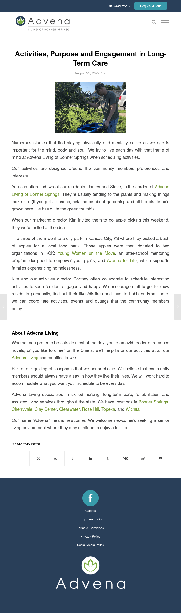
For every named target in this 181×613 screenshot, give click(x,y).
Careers (90, 510)
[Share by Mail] (160, 458)
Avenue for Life (122, 260)
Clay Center (46, 409)
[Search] (151, 22)
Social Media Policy (90, 545)
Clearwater (69, 409)
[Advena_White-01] (90, 572)
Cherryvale (22, 409)
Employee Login (91, 519)
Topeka (108, 409)
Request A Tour (150, 6)
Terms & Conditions (90, 528)
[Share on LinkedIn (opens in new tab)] (90, 458)
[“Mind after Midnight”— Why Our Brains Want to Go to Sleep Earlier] (3, 307)
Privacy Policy (90, 536)
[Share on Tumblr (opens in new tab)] (108, 458)
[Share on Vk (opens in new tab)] (125, 458)
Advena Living (25, 357)
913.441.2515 (119, 6)
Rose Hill (90, 409)
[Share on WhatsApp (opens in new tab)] (55, 458)
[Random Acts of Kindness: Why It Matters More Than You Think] (177, 307)
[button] (162, 22)
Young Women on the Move (86, 253)
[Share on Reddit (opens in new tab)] (143, 458)
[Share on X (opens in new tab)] (38, 458)
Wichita (133, 409)
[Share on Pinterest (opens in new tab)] (73, 458)
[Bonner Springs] (43, 22)
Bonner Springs (153, 402)
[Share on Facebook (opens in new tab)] (20, 458)
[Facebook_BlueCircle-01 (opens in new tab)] (90, 498)
